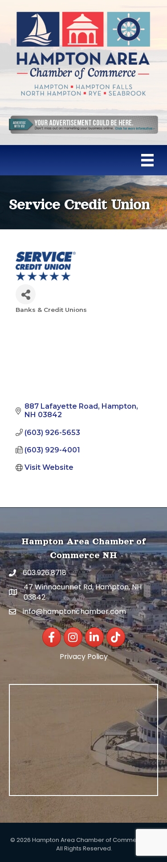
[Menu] (147, 160)
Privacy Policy (84, 656)
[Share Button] (26, 294)
